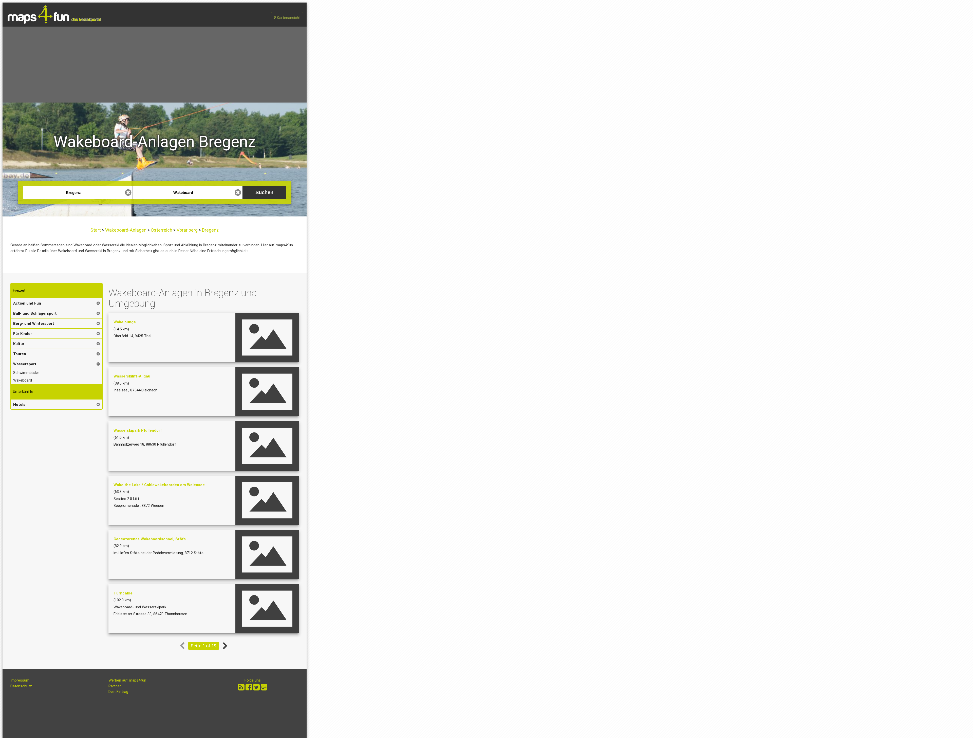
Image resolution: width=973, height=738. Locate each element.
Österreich (161, 230)
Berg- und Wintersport (33, 323)
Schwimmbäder (26, 372)
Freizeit (19, 290)
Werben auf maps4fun (127, 680)
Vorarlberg (187, 230)
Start (96, 230)
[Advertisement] (155, 64)
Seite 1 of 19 (203, 645)
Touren (19, 354)
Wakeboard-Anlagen (125, 230)
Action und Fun (27, 303)
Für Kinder (22, 333)
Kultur (18, 344)
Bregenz (210, 230)
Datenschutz (21, 686)
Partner (114, 686)
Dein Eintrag (118, 691)
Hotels (19, 404)
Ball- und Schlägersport (35, 313)
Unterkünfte (23, 391)
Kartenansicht (288, 17)
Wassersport (24, 364)
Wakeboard (22, 380)
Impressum (19, 680)
